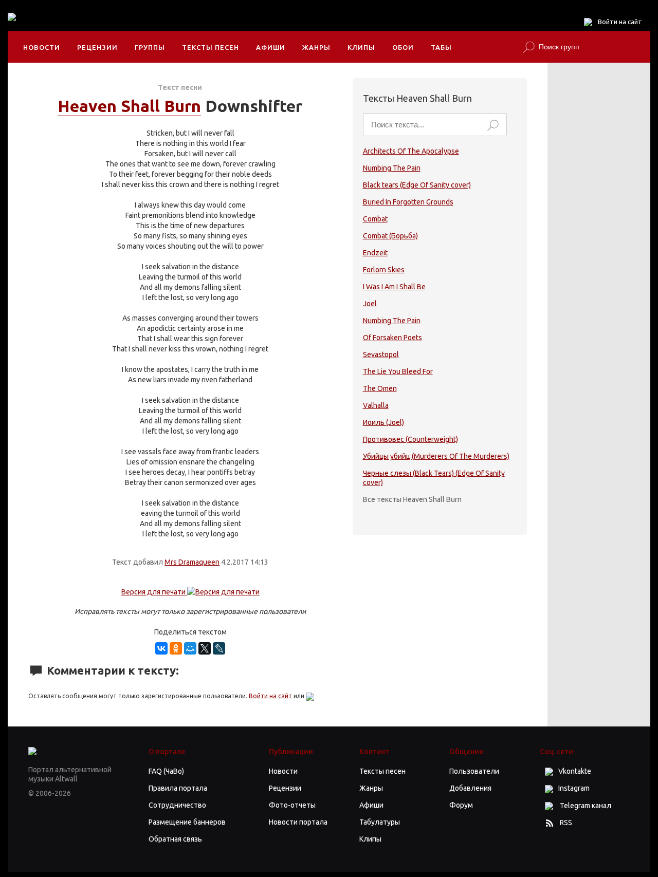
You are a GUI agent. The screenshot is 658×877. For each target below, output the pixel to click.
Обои (403, 47)
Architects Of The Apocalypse (411, 151)
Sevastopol (381, 354)
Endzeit (375, 253)
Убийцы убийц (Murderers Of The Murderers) (436, 456)
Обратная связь (175, 839)
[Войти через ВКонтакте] (310, 696)
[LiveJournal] (219, 648)
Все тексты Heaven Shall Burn (412, 499)
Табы (441, 47)
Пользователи (474, 771)
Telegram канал (584, 805)
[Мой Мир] (190, 648)
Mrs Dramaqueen (192, 562)
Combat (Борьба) (390, 236)
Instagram (574, 788)
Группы (150, 47)
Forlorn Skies (384, 270)
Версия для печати (154, 592)
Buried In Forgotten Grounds (408, 202)
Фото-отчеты (292, 805)
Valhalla (376, 405)
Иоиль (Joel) (383, 422)
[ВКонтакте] (161, 648)
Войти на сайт (620, 21)
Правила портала (178, 788)
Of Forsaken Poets (392, 337)
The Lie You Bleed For (398, 371)
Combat (375, 219)
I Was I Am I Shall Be (394, 287)
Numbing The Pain (392, 168)
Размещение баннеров (187, 822)
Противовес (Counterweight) (410, 439)
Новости (41, 47)
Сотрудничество (177, 805)
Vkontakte (574, 771)
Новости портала (298, 822)
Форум (461, 805)
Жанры (316, 47)
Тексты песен (210, 47)
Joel (370, 304)
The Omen (380, 388)
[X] (204, 648)
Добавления (470, 788)
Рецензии (97, 47)
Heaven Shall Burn (129, 106)
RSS (566, 822)
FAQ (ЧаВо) (166, 771)
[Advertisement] (231, 25)
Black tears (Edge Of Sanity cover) (417, 185)
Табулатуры (379, 822)
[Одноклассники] (176, 648)
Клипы (361, 47)
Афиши (270, 47)
